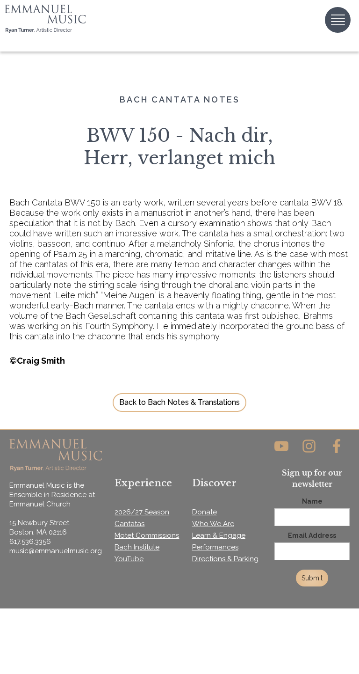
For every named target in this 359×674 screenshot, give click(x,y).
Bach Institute (137, 547)
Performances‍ (215, 547)
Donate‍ (204, 512)
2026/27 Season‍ (142, 512)
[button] (337, 20)
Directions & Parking (225, 559)
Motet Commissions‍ (147, 535)
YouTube (129, 559)
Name (312, 501)
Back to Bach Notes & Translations (179, 402)
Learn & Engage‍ (218, 535)
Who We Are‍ (213, 524)
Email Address (312, 535)
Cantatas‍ (129, 524)
